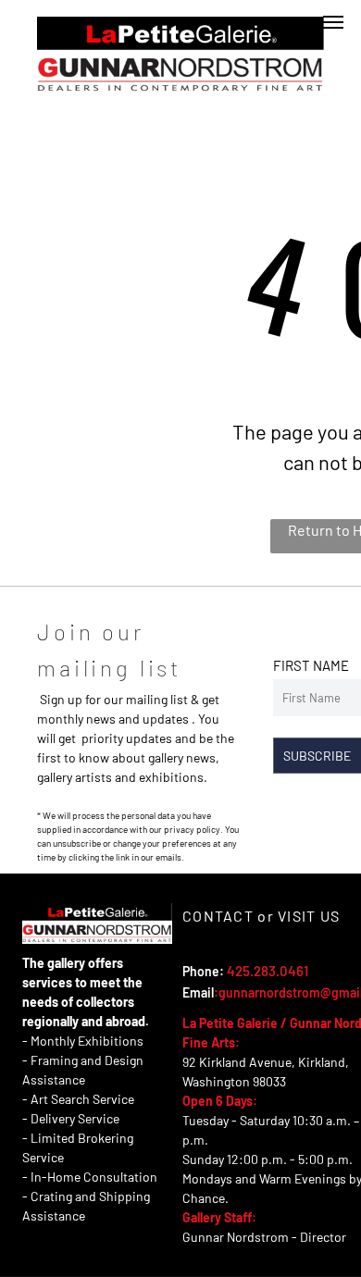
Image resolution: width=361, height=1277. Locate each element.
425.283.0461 (267, 970)
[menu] (333, 22)
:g (220, 992)
